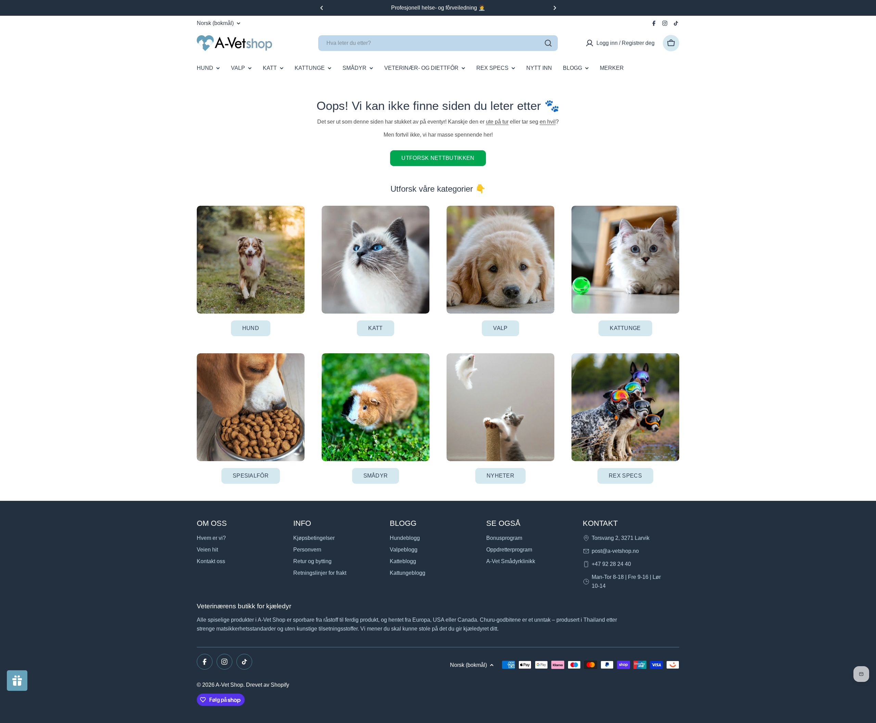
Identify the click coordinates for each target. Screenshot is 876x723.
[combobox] (438, 43)
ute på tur (497, 122)
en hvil (548, 122)
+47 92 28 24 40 (611, 564)
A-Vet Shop (229, 685)
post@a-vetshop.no (615, 551)
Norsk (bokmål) (215, 23)
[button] (322, 8)
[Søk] (548, 43)
